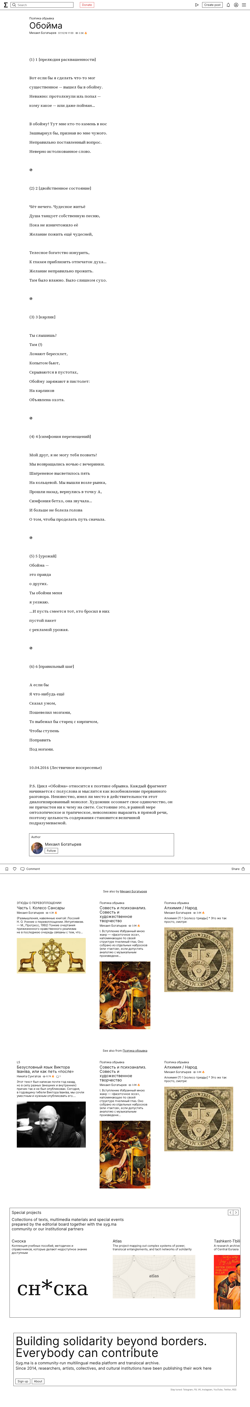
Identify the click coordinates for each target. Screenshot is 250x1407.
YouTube (218, 1389)
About (38, 1381)
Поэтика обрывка (41, 18)
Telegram (188, 1389)
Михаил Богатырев (42, 33)
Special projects (26, 1212)
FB (195, 1389)
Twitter (227, 1389)
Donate (87, 5)
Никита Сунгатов (29, 1076)
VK (199, 1389)
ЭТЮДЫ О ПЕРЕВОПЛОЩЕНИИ (39, 903)
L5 (18, 1062)
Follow (51, 850)
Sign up (23, 1381)
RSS (234, 1389)
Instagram (207, 1389)
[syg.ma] (6, 4)
